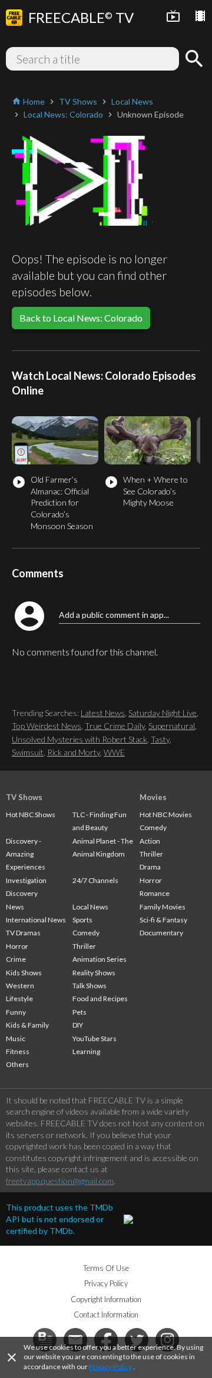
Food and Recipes (100, 998)
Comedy (86, 932)
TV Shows (24, 797)
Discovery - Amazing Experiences (25, 854)
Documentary (161, 932)
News (15, 906)
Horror (17, 946)
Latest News (103, 713)
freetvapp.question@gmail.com (60, 1181)
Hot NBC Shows (30, 814)
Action (150, 841)
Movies (153, 797)
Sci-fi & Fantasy (163, 919)
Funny (16, 1012)
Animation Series (99, 959)
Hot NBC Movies (166, 814)
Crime (16, 959)
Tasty (160, 739)
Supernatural (171, 726)
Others (17, 1064)
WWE (114, 752)
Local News (90, 906)
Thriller (84, 946)
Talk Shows (89, 985)
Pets (79, 1012)
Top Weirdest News (46, 726)
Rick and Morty (73, 752)
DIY (77, 1025)
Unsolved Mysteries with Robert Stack (79, 739)
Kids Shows (24, 972)
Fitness (17, 1051)
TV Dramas (23, 932)
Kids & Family (27, 1025)
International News (36, 919)
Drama (150, 866)
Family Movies (163, 906)
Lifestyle (19, 998)
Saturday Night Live (162, 713)
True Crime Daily (115, 726)
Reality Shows (93, 972)
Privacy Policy (110, 1366)
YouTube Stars (94, 1038)
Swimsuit (28, 752)
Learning (86, 1051)
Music (15, 1038)
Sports (82, 919)
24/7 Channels (95, 880)
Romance (155, 893)
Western (20, 985)
